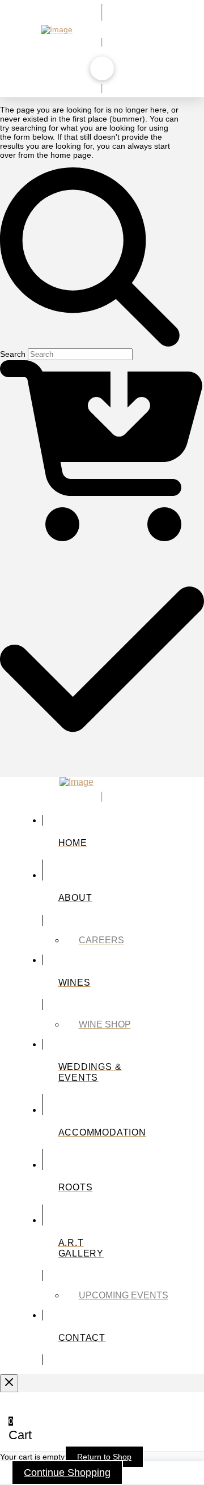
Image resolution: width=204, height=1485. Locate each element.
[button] (102, 68)
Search (13, 354)
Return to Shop (104, 1456)
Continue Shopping (67, 1472)
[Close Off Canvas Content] (9, 1383)
